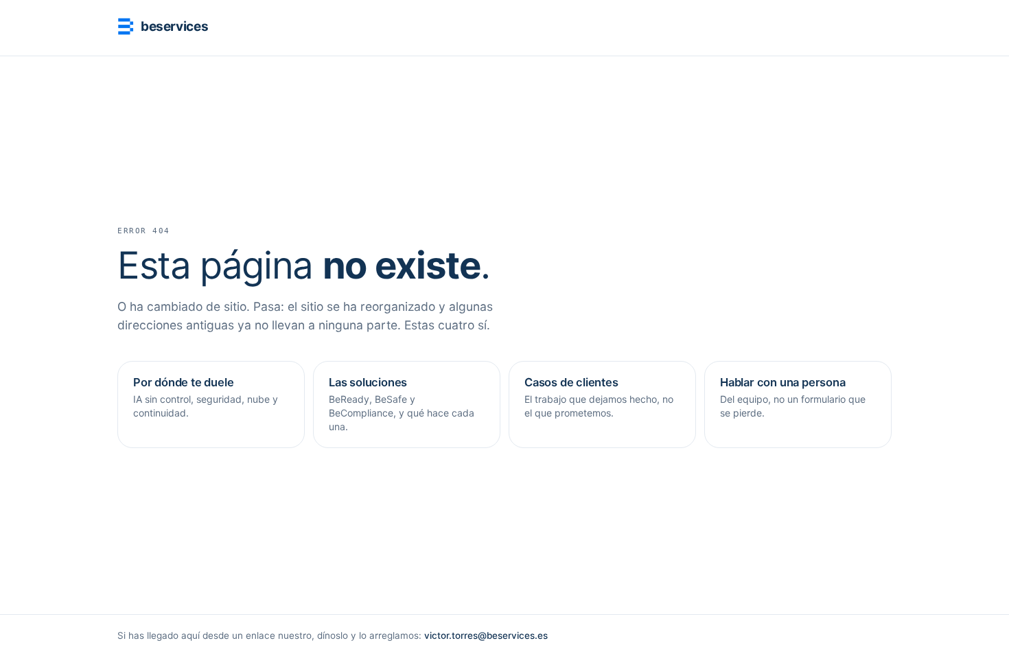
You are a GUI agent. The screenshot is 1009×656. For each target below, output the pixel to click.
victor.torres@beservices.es (486, 635)
